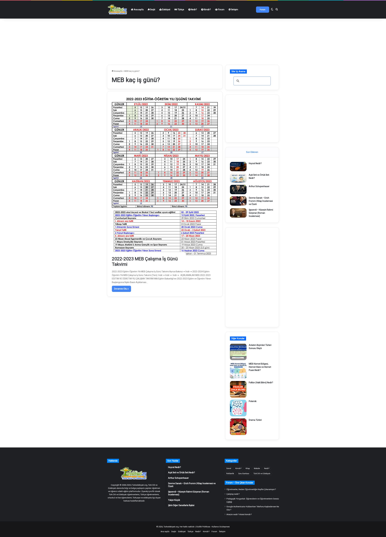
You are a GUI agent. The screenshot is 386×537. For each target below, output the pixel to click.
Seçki (152, 9)
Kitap (248, 468)
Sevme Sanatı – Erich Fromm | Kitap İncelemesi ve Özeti (261, 201)
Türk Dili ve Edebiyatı (261, 474)
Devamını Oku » (121, 289)
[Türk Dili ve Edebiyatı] (118, 9)
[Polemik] (238, 408)
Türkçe (180, 9)
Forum (221, 9)
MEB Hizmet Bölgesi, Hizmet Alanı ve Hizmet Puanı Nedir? (260, 367)
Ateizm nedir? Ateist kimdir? (239, 514)
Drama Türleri (255, 420)
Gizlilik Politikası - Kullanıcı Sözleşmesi (213, 527)
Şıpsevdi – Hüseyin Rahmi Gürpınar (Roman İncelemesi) (261, 213)
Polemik (252, 401)
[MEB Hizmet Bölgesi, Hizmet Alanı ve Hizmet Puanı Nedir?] (238, 370)
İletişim (234, 9)
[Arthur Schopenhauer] (238, 189)
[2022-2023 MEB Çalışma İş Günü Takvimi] (165, 181)
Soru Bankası (243, 474)
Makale (257, 468)
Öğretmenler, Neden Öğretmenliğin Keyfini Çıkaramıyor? (251, 489)
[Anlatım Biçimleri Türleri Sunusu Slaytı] (238, 352)
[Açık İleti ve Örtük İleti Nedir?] (238, 178)
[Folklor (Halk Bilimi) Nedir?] (238, 389)
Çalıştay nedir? (233, 494)
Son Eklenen (252, 152)
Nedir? (193, 9)
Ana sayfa (138, 9)
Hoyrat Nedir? (255, 163)
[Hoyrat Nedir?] (238, 166)
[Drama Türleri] (238, 426)
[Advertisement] (193, 40)
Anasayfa (118, 71)
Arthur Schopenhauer (259, 186)
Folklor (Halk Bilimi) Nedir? (261, 382)
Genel (228, 468)
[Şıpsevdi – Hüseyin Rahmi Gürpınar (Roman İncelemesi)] (238, 213)
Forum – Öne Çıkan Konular (239, 482)
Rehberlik (230, 474)
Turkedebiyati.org (171, 527)
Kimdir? (207, 9)
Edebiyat (165, 9)
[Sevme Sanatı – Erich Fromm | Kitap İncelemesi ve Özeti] (238, 201)
